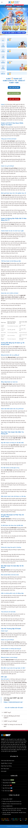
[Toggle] (2, 712)
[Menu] (2, 2)
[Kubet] (14, 2)
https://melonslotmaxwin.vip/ (13, 702)
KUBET (3, 739)
